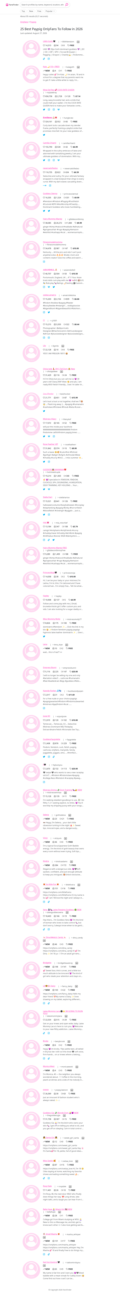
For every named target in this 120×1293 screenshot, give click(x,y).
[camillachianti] (31, 150)
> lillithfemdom (66, 41)
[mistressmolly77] (31, 626)
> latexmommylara (52, 1016)
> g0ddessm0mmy (74, 219)
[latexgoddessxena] (31, 917)
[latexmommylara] (31, 1019)
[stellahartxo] (31, 505)
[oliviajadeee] (31, 376)
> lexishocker (63, 394)
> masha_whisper (72, 1234)
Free (39, 11)
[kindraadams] (31, 869)
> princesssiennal (69, 194)
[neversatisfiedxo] (31, 176)
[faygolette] (31, 747)
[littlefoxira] (31, 892)
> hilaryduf (65, 419)
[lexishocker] (31, 401)
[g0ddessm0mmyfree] (31, 555)
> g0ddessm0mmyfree (54, 550)
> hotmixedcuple (51, 472)
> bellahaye (49, 1212)
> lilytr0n (54, 346)
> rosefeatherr (68, 444)
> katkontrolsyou (71, 1262)
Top (23, 11)
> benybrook (58, 1041)
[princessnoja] (31, 580)
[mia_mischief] (31, 530)
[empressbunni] (31, 675)
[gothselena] (31, 822)
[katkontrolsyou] (31, 1270)
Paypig (33, 22)
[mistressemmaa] (31, 797)
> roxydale (60, 1186)
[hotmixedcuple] (31, 477)
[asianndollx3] (31, 277)
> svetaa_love (65, 1161)
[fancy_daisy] (31, 993)
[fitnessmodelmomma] (31, 250)
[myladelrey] (31, 97)
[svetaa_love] (31, 1168)
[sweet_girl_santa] (31, 1145)
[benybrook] (31, 1049)
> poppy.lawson (59, 1090)
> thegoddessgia (51, 1115)
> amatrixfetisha (67, 295)
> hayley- (57, 596)
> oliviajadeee (50, 371)
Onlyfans (24, 22)
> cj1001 (52, 320)
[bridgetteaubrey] (31, 970)
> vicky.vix (55, 838)
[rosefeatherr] (31, 452)
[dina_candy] (31, 945)
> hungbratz (66, 118)
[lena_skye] (31, 652)
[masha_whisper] (31, 1242)
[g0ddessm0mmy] (31, 226)
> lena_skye (56, 644)
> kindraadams (59, 861)
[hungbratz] (31, 125)
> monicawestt (65, 1066)
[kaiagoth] (31, 74)
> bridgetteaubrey (63, 963)
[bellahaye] (31, 1217)
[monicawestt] (31, 1074)
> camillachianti (67, 143)
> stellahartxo (62, 497)
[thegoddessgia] (31, 1120)
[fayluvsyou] (31, 772)
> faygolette (69, 739)
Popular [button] (49, 11)
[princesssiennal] (31, 201)
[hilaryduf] (31, 426)
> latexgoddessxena (53, 912)
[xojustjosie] (31, 724)
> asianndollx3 (67, 270)
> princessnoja (67, 573)
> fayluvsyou (55, 765)
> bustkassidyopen (73, 691)
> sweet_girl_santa (69, 1138)
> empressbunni (67, 668)
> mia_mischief (60, 522)
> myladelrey (50, 92)
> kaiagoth (68, 67)
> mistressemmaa (52, 792)
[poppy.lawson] (31, 1097)
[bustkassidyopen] (31, 698)
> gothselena (59, 815)
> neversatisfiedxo (69, 168)
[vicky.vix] (31, 845)
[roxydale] (31, 1194)
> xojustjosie (59, 716)
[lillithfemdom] (31, 49)
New (31, 11)
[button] (67, 4)
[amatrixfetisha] (31, 302)
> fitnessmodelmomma (54, 244)
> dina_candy (76, 937)
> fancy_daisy (65, 986)
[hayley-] (31, 603)
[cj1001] (31, 328)
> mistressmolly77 (72, 619)
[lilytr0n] (31, 353)
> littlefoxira (68, 884)
